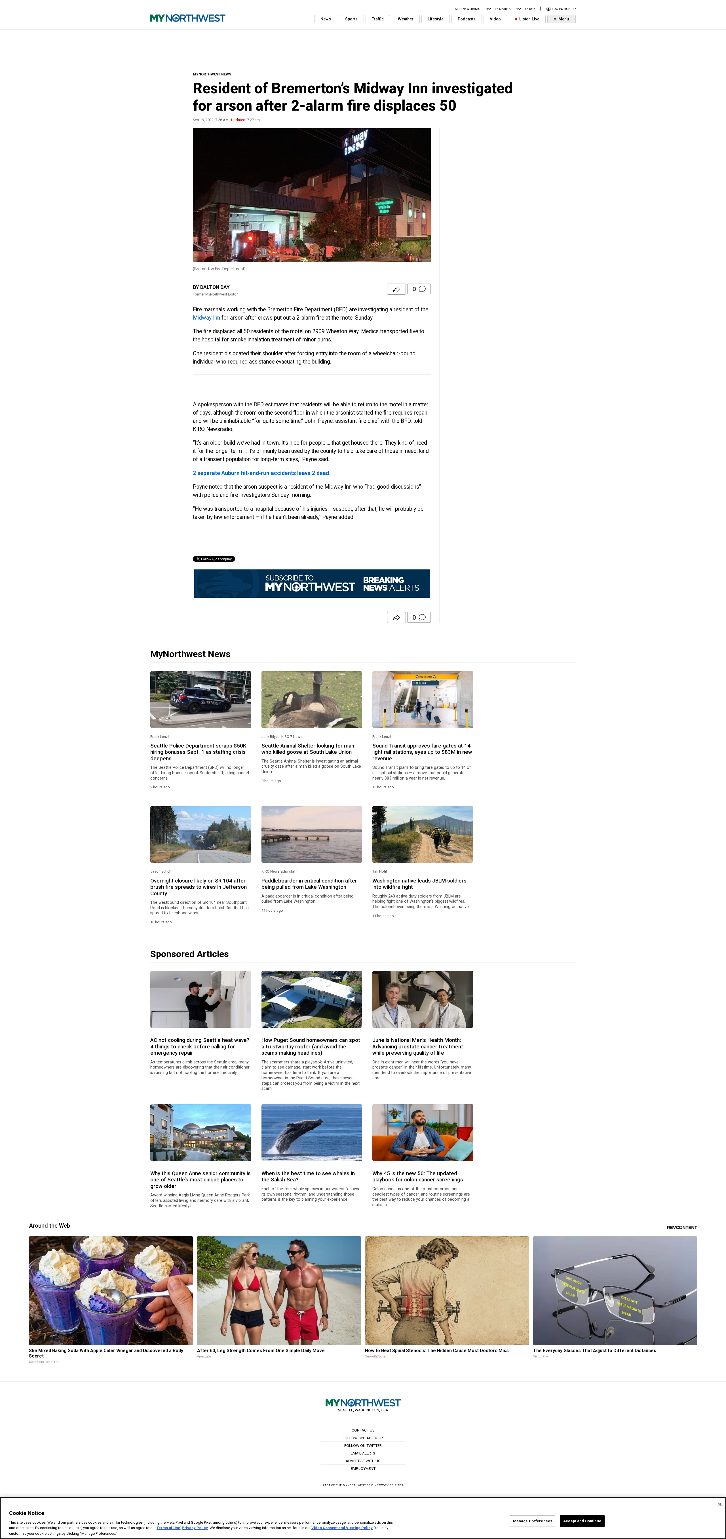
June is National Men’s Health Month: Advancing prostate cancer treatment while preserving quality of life (417, 1046)
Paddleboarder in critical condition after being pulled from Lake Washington (309, 884)
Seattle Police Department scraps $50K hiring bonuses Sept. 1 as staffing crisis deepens (198, 752)
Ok (720, 1504)
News (325, 19)
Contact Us (363, 1430)
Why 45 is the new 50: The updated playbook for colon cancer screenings (417, 1176)
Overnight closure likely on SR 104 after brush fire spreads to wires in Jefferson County (198, 887)
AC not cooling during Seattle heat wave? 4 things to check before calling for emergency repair (199, 1046)
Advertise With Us (363, 1460)
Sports (351, 19)
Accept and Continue (582, 1521)
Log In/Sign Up (563, 9)
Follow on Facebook (363, 1437)
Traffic (378, 19)
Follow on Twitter (363, 1445)
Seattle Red (525, 9)
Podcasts (467, 19)
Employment (363, 1468)
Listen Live (528, 19)
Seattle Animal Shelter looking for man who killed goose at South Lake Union (307, 749)
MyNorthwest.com (358, 1485)
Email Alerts (363, 1453)
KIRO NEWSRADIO (467, 9)
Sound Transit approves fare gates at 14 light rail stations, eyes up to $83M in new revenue (422, 752)
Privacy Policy (195, 1528)
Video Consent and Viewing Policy (342, 1528)
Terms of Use (168, 1528)
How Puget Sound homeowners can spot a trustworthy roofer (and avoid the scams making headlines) (310, 1046)
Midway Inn (206, 317)
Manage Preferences (532, 1521)
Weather (405, 19)
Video (495, 19)
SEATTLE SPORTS (498, 9)
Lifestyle (436, 19)
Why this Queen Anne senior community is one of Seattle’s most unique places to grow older (200, 1179)
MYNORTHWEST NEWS (212, 74)
